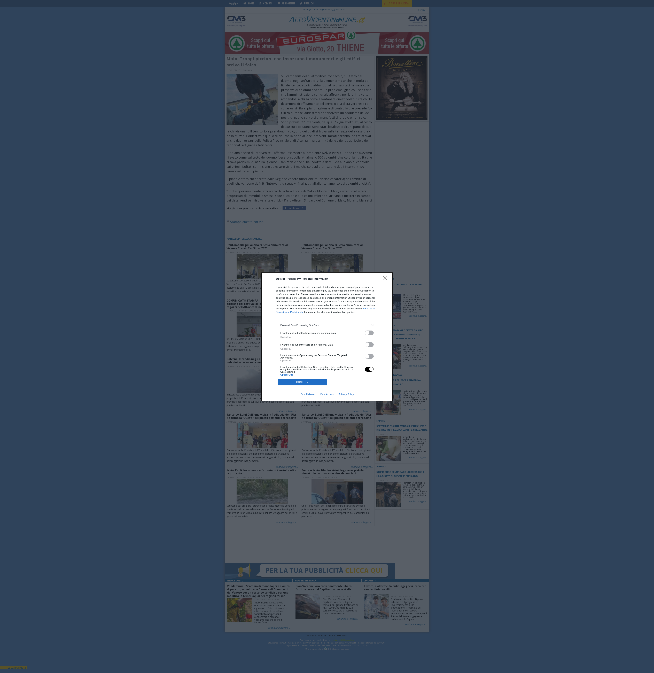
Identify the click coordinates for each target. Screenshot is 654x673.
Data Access (327, 394)
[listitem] (327, 325)
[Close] (386, 279)
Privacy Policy (346, 394)
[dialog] (327, 336)
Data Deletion (307, 394)
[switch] (369, 333)
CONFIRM (302, 382)
